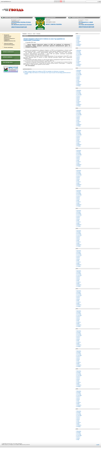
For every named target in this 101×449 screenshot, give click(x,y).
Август (78, 35)
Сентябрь (79, 54)
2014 (34, 33)
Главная (24, 33)
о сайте (97, 444)
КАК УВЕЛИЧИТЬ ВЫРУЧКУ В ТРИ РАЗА (21, 24)
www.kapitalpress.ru (6, 1)
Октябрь (79, 53)
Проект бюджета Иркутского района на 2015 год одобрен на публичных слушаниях (44, 71)
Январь (79, 45)
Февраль (79, 44)
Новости (30, 33)
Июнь (78, 38)
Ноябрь (79, 51)
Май (78, 40)
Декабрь (38, 33)
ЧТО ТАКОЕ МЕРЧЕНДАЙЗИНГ (86, 24)
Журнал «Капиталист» (8, 51)
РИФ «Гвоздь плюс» (8, 62)
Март (78, 42)
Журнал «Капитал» (7, 57)
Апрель (79, 41)
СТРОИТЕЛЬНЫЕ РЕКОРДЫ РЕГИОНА (21, 22)
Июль (78, 37)
